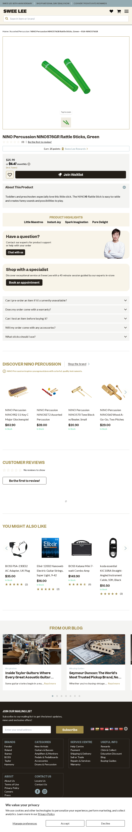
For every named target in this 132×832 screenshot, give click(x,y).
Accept (65, 823)
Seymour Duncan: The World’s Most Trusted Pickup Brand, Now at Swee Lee (95, 677)
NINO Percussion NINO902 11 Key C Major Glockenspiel (17, 414)
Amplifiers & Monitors (46, 753)
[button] (66, 122)
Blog (103, 757)
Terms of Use (11, 784)
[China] (122, 728)
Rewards (105, 746)
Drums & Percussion (46, 764)
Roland (8, 750)
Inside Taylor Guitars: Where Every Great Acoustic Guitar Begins (28, 677)
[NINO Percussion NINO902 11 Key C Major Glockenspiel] (18, 393)
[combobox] (66, 18)
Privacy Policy (46, 814)
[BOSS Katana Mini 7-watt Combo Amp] (81, 549)
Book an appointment (24, 282)
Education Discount (111, 753)
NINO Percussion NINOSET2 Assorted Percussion (49, 414)
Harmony (9, 764)
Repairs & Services (80, 760)
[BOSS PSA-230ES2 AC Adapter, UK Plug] (18, 549)
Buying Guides (108, 760)
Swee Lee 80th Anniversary (17, 3)
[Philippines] (113, 728)
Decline (105, 823)
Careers (8, 791)
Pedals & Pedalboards (46, 757)
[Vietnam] (103, 728)
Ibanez (8, 753)
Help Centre (77, 746)
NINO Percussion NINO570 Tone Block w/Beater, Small (81, 414)
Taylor (7, 760)
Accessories (41, 760)
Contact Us (41, 784)
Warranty (75, 764)
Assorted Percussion (20, 31)
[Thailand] (117, 728)
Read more (50, 683)
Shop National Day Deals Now (52, 3)
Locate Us (40, 780)
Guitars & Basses (44, 750)
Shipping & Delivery (80, 753)
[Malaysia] (93, 728)
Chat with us (15, 252)
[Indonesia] (108, 728)
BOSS (7, 757)
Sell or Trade (77, 757)
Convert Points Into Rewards (90, 3)
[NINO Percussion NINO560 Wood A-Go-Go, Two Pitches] (113, 393)
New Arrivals (41, 746)
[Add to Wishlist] (10, 174)
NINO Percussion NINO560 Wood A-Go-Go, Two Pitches (112, 414)
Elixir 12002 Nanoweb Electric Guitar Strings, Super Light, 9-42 (50, 570)
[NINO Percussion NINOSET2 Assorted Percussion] (50, 393)
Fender (8, 746)
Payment (75, 750)
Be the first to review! (40, 142)
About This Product (19, 187)
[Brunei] (98, 728)
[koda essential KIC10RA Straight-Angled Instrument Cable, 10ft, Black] (113, 549)
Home (6, 31)
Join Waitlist (73, 175)
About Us (9, 780)
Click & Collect (108, 750)
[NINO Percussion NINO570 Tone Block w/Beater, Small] (81, 393)
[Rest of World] (126, 728)
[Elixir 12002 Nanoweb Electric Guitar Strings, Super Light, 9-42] (50, 549)
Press (7, 795)
